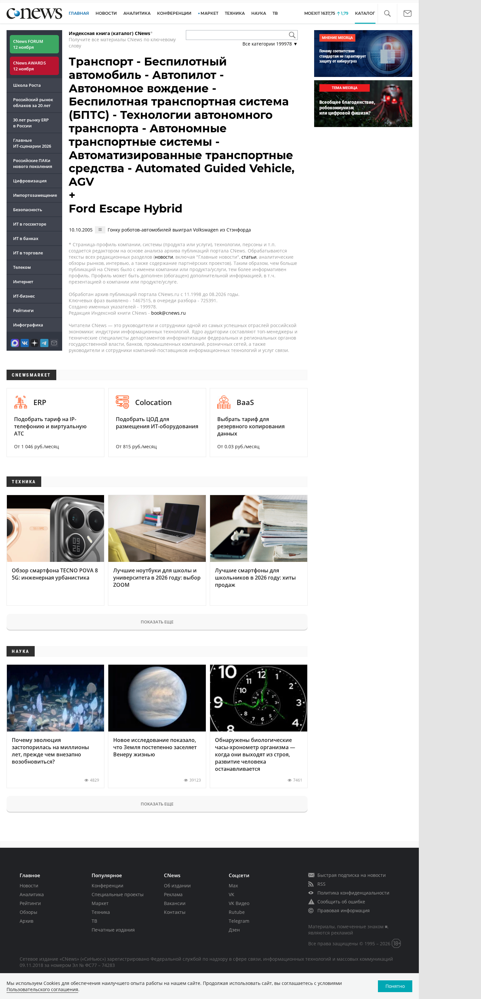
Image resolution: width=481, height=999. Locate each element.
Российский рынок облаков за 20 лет (33, 102)
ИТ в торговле (28, 253)
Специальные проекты (118, 894)
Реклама (173, 894)
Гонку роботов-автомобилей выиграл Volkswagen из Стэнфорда (179, 230)
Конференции (107, 885)
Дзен (234, 930)
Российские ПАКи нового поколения (32, 163)
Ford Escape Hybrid (126, 208)
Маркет (100, 903)
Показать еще (157, 622)
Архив (26, 921)
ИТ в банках (25, 238)
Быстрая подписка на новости (351, 875)
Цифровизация (29, 181)
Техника (101, 912)
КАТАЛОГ (365, 13)
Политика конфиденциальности (353, 893)
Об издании (177, 885)
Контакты (175, 912)
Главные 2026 (32, 143)
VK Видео (239, 903)
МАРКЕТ (209, 13)
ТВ (275, 13)
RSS (321, 884)
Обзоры (28, 912)
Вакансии (175, 903)
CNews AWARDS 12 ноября (29, 66)
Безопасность (27, 210)
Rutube (237, 912)
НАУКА (258, 13)
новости (164, 257)
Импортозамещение (35, 195)
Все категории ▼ (270, 44)
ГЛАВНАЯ (79, 13)
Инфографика (28, 325)
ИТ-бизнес (24, 296)
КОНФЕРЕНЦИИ (174, 13)
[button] (387, 13)
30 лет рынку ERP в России (31, 123)
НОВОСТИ (106, 13)
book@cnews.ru (168, 313)
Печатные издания (113, 930)
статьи (249, 257)
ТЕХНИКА (235, 13)
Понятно (395, 986)
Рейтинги (23, 310)
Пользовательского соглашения (42, 989)
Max (233, 885)
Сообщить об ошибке (341, 901)
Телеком (22, 267)
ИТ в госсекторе (29, 224)
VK (231, 894)
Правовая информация (343, 910)
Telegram (239, 921)
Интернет (23, 282)
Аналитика (137, 13)
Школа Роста (27, 85)
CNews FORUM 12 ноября (28, 44)
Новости (29, 885)
